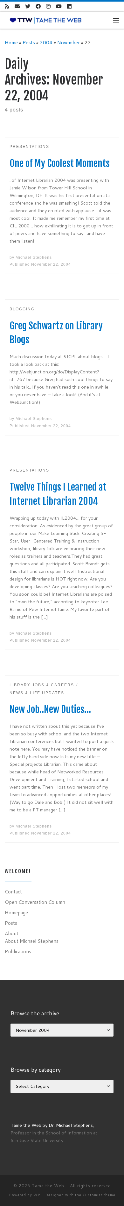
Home (11, 42)
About (11, 933)
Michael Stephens (34, 257)
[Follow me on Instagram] (48, 6)
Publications (18, 951)
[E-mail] (17, 6)
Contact (13, 891)
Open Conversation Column (35, 901)
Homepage (16, 912)
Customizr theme (99, 1194)
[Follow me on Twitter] (27, 6)
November (68, 42)
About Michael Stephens (32, 940)
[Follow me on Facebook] (38, 6)
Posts (29, 42)
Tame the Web (48, 1186)
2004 (46, 42)
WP (36, 1194)
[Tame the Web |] (45, 20)
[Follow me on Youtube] (59, 6)
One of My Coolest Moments (60, 163)
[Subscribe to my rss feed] (7, 6)
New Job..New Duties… (50, 709)
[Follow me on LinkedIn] (69, 6)
